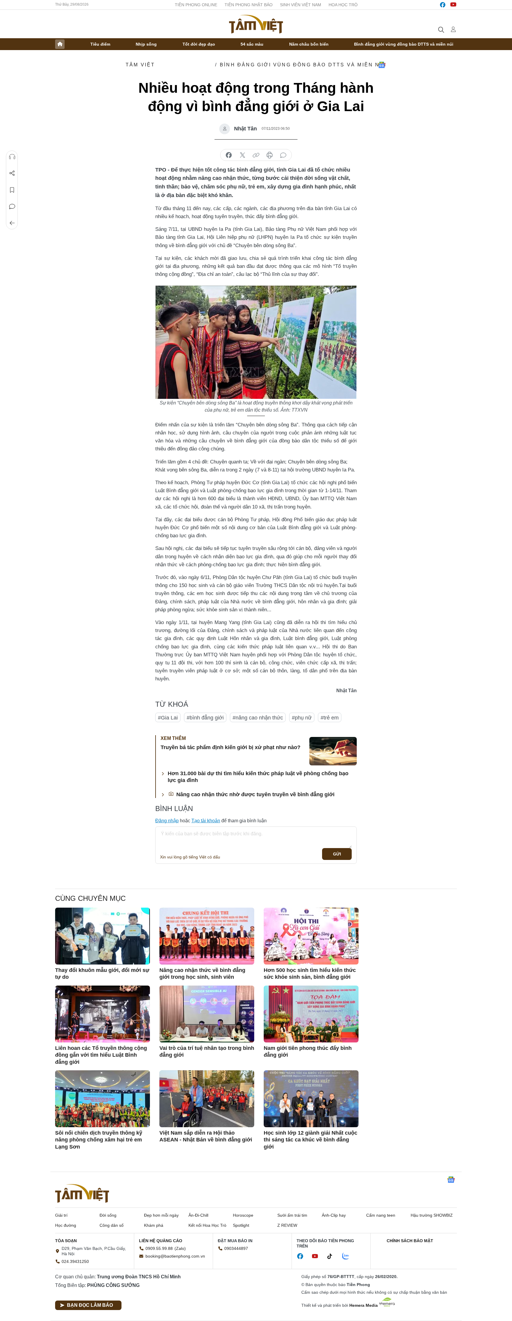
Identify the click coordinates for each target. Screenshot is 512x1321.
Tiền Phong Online (196, 4)
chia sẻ (229, 155)
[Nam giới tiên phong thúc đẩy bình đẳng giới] (311, 1014)
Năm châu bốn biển (309, 44)
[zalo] (348, 1256)
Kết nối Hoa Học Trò (207, 1225)
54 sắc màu (252, 44)
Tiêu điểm (100, 44)
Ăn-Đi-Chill (198, 1215)
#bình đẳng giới (205, 718)
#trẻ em (330, 718)
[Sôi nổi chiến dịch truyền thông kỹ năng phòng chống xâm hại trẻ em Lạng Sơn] (102, 1098)
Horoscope (243, 1215)
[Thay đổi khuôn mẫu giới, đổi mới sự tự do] (102, 936)
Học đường (65, 1225)
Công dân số (112, 1225)
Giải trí (61, 1215)
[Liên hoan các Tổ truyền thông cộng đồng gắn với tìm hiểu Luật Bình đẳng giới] (102, 1014)
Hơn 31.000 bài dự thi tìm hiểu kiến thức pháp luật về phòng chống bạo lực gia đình (258, 776)
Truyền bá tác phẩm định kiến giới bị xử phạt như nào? (230, 747)
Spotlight (241, 1225)
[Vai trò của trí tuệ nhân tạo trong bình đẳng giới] (206, 1014)
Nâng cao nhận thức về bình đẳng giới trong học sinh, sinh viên (202, 973)
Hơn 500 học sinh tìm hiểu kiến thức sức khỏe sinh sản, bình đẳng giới (310, 973)
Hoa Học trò (343, 4)
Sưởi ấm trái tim (292, 1215)
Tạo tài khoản (205, 820)
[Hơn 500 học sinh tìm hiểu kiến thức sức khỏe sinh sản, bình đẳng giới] (311, 936)
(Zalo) (180, 1248)
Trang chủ (60, 44)
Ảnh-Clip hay (334, 1215)
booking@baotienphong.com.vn (175, 1256)
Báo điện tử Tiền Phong (256, 24)
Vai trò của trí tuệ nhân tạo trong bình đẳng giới (206, 1051)
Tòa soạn (66, 1240)
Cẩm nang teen (380, 1215)
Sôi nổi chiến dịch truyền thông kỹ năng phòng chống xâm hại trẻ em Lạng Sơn (98, 1140)
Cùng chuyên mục (90, 898)
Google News (381, 65)
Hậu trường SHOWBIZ (432, 1215)
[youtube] (453, 4)
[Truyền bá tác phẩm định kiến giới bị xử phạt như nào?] (333, 751)
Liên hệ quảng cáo (160, 1240)
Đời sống (108, 1215)
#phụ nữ (302, 718)
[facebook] (442, 4)
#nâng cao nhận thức (258, 718)
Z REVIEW (287, 1225)
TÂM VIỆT (140, 64)
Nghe (12, 157)
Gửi (337, 854)
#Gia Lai (168, 718)
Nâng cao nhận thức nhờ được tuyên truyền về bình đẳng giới (255, 794)
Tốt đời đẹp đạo (199, 44)
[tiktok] (332, 1256)
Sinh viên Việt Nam (300, 4)
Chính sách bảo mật (410, 1240)
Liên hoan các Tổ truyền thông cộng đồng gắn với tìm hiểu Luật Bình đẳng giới (101, 1055)
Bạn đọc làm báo (90, 1305)
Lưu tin (12, 190)
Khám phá (153, 1225)
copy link (256, 155)
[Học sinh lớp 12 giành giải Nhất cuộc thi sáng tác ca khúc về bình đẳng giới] (311, 1098)
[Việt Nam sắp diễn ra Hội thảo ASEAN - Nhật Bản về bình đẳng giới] (206, 1098)
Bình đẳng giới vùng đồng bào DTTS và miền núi (403, 44)
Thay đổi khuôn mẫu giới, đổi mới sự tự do (102, 973)
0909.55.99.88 (159, 1248)
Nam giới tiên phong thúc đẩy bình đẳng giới (308, 1051)
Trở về (12, 223)
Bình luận (12, 206)
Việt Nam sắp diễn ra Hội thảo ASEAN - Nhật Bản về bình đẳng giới (205, 1136)
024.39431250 (75, 1261)
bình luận (283, 155)
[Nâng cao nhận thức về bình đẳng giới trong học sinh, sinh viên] (206, 936)
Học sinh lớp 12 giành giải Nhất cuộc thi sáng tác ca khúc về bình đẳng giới (310, 1140)
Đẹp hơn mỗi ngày (161, 1215)
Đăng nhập (167, 820)
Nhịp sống (146, 44)
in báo (270, 155)
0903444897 (236, 1248)
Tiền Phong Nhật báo (249, 4)
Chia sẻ (12, 173)
